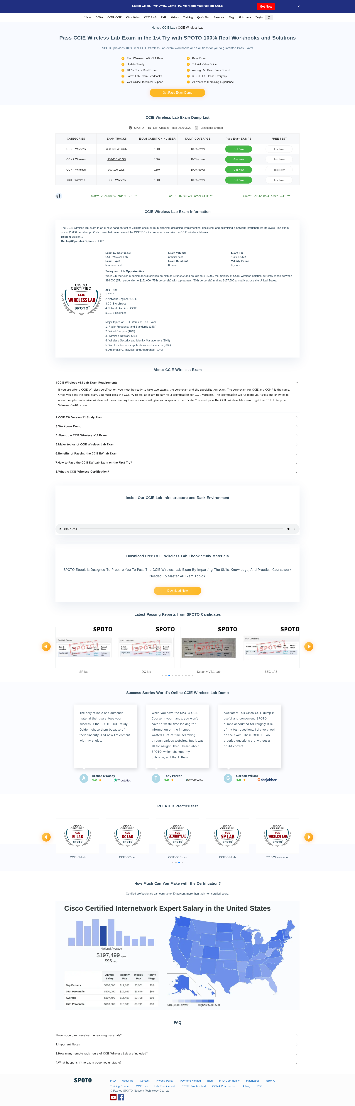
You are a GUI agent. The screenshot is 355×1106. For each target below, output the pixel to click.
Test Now (279, 149)
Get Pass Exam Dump (177, 92)
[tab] (177, 382)
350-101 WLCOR (116, 149)
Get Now (266, 6)
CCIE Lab (168, 27)
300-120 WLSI (116, 169)
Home (156, 27)
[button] (177, 382)
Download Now (177, 590)
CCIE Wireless (117, 180)
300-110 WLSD (116, 159)
